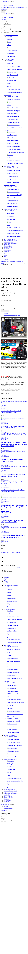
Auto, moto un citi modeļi (14, 195)
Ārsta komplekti (12, 135)
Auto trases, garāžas (13, 189)
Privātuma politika (8, 558)
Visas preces (6, 554)
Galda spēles (10, 213)
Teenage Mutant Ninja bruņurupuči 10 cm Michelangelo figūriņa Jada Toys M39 (14, 506)
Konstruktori (11, 219)
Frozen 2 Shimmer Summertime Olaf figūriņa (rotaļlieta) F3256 (12, 521)
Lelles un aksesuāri (12, 176)
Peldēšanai (10, 63)
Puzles (8, 225)
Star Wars (3, 408)
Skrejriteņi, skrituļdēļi (13, 110)
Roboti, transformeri (13, 182)
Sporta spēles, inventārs (14, 236)
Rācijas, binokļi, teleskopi (14, 69)
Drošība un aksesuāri (13, 99)
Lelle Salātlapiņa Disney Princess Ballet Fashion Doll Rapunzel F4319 (13, 536)
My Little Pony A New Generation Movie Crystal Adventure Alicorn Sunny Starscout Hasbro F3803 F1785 (14, 444)
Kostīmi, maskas (12, 50)
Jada (2, 502)
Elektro (9, 105)
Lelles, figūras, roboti (11, 261)
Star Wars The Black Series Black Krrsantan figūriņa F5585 (11, 411)
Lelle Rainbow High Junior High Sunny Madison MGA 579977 (13, 427)
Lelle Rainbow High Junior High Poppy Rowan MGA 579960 (13, 490)
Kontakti (6, 562)
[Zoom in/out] (1, 821)
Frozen (2, 517)
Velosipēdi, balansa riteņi (14, 128)
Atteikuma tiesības (8, 561)
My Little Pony (4, 439)
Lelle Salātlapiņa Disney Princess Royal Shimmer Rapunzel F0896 (13, 475)
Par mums (6, 556)
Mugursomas (11, 56)
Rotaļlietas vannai (12, 75)
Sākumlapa (3, 261)
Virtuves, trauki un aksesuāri (15, 152)
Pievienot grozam (5, 311)
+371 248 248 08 (5, 1)
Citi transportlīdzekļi (13, 200)
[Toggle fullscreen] (2, 821)
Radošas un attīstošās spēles (15, 230)
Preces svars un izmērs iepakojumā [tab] (12, 315)
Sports (9, 86)
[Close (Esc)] (5, 821)
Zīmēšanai (10, 158)
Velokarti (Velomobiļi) (13, 122)
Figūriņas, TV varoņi (13, 170)
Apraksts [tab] (6, 313)
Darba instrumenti (12, 140)
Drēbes (9, 45)
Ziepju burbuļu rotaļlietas (14, 92)
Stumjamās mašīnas (13, 116)
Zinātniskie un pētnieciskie (15, 163)
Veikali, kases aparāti (13, 146)
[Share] (4, 821)
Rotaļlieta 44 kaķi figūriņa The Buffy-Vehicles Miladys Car (12, 460)
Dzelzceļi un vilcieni (12, 206)
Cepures (9, 39)
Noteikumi (6, 560)
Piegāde (5, 557)
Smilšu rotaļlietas (12, 80)
